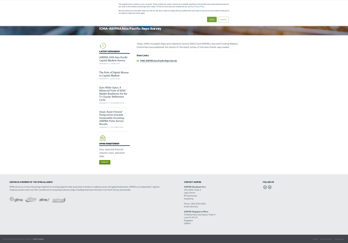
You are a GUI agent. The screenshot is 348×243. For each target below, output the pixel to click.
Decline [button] (223, 19)
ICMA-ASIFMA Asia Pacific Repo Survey (158, 61)
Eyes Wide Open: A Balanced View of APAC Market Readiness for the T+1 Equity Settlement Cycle (113, 93)
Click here (194, 207)
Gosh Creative (38, 239)
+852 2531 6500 (198, 204)
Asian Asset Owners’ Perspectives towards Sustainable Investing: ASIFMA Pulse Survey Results (111, 118)
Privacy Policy (326, 239)
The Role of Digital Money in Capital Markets (114, 74)
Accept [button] (211, 19)
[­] (265, 188)
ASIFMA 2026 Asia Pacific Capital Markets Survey (113, 58)
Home (315, 239)
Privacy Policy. (199, 6)
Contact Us (339, 239)
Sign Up (104, 162)
